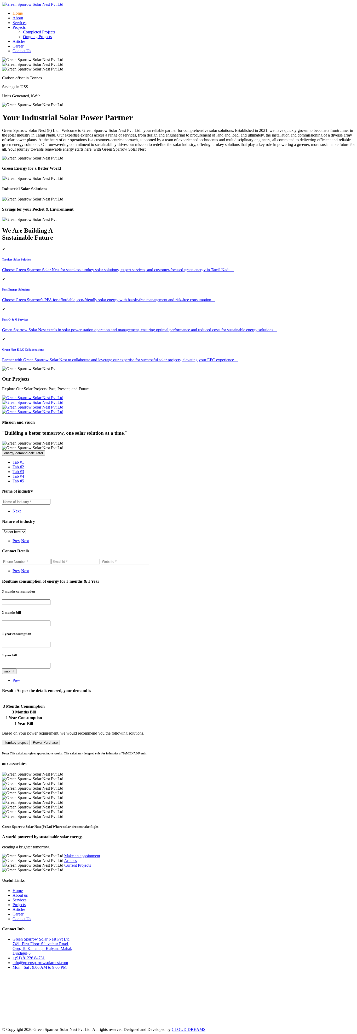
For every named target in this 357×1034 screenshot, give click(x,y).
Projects (19, 904)
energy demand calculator (23, 453)
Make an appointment (82, 856)
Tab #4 (18, 476)
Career (18, 46)
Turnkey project (16, 743)
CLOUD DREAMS (188, 1029)
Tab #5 (18, 481)
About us (20, 895)
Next (17, 511)
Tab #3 (18, 471)
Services (19, 22)
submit (9, 671)
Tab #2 (18, 467)
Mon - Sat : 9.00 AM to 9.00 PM (40, 967)
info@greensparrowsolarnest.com (40, 962)
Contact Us (22, 51)
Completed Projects (39, 32)
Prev (16, 541)
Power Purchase (45, 743)
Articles (19, 41)
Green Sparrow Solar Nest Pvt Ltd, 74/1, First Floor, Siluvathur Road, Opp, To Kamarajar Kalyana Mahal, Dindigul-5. (42, 946)
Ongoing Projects (37, 36)
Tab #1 (18, 462)
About (18, 18)
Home (18, 13)
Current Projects (77, 865)
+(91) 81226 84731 (29, 958)
